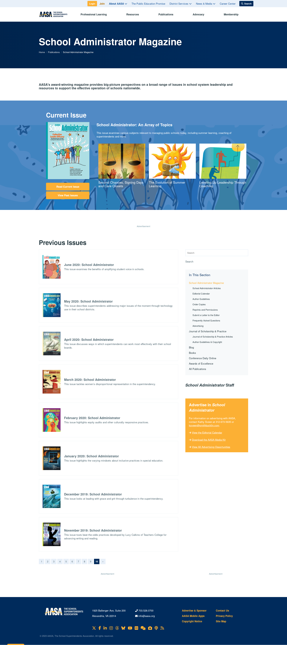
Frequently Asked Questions (206, 320)
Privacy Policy (224, 616)
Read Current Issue (67, 186)
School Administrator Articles (207, 288)
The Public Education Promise (148, 3)
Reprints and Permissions (205, 309)
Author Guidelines (201, 298)
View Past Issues (68, 195)
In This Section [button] (199, 275)
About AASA (117, 3)
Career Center (228, 3)
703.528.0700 (145, 610)
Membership (231, 14)
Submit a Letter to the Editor (206, 315)
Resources (132, 14)
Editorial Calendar (201, 293)
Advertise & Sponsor (194, 610)
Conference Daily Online (202, 358)
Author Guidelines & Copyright (207, 341)
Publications (165, 14)
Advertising (198, 325)
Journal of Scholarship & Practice (207, 331)
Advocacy (198, 14)
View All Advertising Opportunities (211, 447)
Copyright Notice (192, 621)
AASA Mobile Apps (193, 616)
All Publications (197, 369)
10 (97, 561)
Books (192, 353)
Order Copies (199, 304)
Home (42, 52)
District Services (179, 3)
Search (189, 261)
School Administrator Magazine (206, 283)
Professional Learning (94, 14)
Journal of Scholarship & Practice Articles (213, 336)
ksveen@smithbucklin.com (204, 425)
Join (102, 3)
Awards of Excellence (201, 363)
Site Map (221, 621)
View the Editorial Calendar (207, 432)
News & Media (204, 3)
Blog (191, 347)
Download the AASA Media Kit (209, 440)
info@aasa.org (146, 616)
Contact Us (222, 610)
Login (92, 3)
